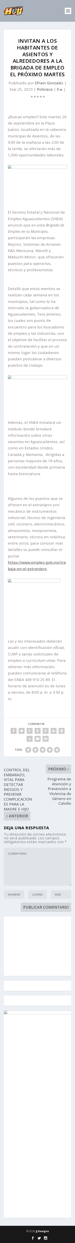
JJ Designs (42, 1231)
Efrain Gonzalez (49, 83)
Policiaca (45, 89)
